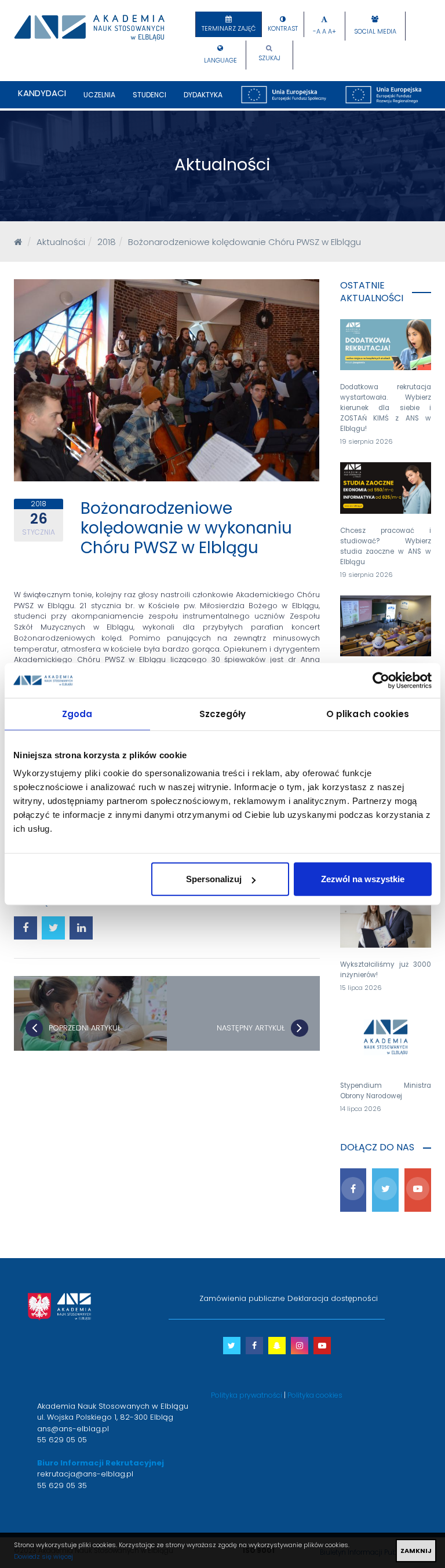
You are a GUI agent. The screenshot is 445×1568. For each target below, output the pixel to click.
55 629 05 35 (62, 1485)
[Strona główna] (18, 242)
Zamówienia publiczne (242, 1298)
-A (316, 31)
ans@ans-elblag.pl (73, 1428)
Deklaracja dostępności (332, 1298)
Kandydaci (42, 93)
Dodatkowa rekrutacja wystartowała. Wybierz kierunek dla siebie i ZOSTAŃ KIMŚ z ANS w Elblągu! (386, 407)
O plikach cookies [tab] (368, 713)
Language (220, 60)
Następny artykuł (251, 1027)
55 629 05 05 (62, 1439)
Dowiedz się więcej (43, 1556)
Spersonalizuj (214, 879)
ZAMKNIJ (416, 1550)
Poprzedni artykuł (85, 1027)
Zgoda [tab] (77, 713)
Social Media (375, 31)
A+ (332, 31)
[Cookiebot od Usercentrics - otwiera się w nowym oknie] (381, 680)
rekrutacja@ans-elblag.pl (85, 1473)
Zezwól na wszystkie (362, 879)
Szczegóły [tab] (222, 713)
